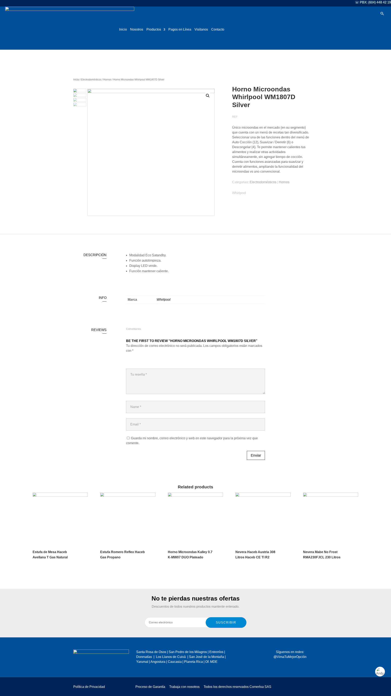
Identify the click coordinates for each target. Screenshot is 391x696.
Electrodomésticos (91, 79)
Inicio (123, 29)
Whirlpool (239, 193)
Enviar (256, 455)
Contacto (217, 29)
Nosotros (136, 29)
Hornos (107, 79)
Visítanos (201, 29)
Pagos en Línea (179, 29)
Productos (153, 29)
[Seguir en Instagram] (285, 665)
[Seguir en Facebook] (276, 665)
